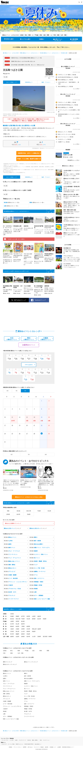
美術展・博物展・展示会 (30, 691)
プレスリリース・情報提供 (39, 747)
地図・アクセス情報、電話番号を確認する (29, 159)
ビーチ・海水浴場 (7, 703)
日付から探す (10, 39)
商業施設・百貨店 (28, 706)
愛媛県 (17, 634)
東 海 (4, 626)
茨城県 (28, 514)
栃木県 (18, 514)
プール (25, 701)
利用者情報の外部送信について (67, 747)
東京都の (10, 537)
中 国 (4, 631)
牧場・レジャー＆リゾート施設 (11, 719)
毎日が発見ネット (38, 744)
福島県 (39, 616)
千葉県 (39, 511)
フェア (25, 693)
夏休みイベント (7, 673)
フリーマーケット (7, 686)
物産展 (25, 683)
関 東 (4, 619)
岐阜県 (17, 626)
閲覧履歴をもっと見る (73, 160)
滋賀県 (39, 629)
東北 (26, 35)
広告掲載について (53, 747)
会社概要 (59, 747)
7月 (29, 454)
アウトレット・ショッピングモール (12, 706)
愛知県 (12, 626)
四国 (58, 35)
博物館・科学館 (28, 709)
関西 (48, 35)
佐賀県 (17, 636)
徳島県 (23, 634)
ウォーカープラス (5, 740)
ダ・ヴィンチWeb (11, 744)
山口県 (23, 631)
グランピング (6, 698)
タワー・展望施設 (7, 716)
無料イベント (6, 681)
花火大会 (29, 740)
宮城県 (12, 616)
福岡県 (12, 636)
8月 (46, 454)
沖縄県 (50, 636)
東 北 (4, 616)
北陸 (44, 35)
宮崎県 (39, 636)
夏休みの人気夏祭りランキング (13, 523)
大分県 (33, 636)
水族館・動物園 (7, 701)
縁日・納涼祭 (27, 676)
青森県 (17, 616)
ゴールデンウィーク (22, 740)
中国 (54, 35)
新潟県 (23, 621)
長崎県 (23, 636)
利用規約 (10, 747)
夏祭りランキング (7, 662)
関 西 (4, 629)
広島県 (12, 631)
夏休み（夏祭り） (35, 740)
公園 (6, 77)
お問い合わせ (30, 747)
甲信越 (36, 35)
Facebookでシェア (40, 300)
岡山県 (17, 631)
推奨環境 (24, 747)
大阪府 (12, 629)
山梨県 (12, 621)
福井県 (23, 624)
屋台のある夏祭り (28, 678)
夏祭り (42, 39)
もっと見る (76, 88)
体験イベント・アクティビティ (32, 681)
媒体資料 (46, 747)
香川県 (12, 634)
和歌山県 (34, 629)
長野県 (17, 621)
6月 (11, 454)
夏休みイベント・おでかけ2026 (10, 35)
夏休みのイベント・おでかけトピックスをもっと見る (28, 497)
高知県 (28, 634)
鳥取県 (28, 631)
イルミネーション (46, 740)
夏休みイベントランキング (31, 662)
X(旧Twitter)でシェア (20, 300)
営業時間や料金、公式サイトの (28, 153)
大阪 (51, 35)
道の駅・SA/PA (28, 711)
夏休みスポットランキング (10, 664)
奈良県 (28, 629)
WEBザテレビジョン (19, 744)
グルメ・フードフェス (8, 683)
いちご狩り (12, 740)
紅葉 (41, 740)
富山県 (17, 624)
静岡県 (28, 626)
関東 (29, 35)
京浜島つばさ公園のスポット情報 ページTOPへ (44, 727)
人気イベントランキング (58, 39)
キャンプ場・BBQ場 (29, 696)
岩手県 (23, 616)
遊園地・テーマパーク (29, 698)
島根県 (33, 631)
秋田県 (28, 616)
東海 (41, 35)
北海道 (21, 35)
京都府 (17, 629)
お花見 (16, 740)
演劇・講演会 (6, 693)
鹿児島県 (45, 636)
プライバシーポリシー (18, 747)
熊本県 (28, 636)
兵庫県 (23, 629)
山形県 (33, 616)
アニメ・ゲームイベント (9, 688)
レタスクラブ (4, 744)
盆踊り (4, 678)
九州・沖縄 (63, 35)
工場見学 (5, 709)
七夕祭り (5, 676)
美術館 (4, 711)
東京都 (5, 73)
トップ (11, 82)
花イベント (27, 688)
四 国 (4, 634)
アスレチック (27, 714)
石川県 (12, 624)
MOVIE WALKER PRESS (29, 744)
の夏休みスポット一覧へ (12, 202)
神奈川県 (28, 511)
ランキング (12, 528)
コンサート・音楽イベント (31, 686)
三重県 (23, 626)
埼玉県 (49, 511)
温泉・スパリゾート (29, 703)
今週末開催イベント (74, 39)
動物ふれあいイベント (8, 691)
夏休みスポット (7, 696)
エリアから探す (26, 39)
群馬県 (8, 514)
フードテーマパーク (29, 716)
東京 (33, 35)
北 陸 (4, 624)
